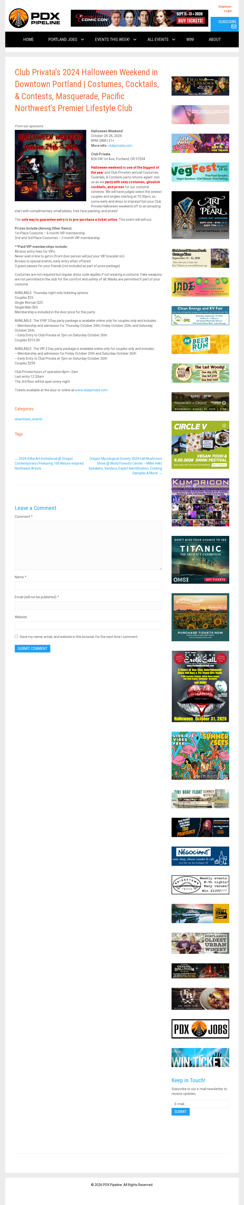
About (215, 39)
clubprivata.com (120, 145)
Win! (190, 39)
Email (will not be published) (37, 597)
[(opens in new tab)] (139, 18)
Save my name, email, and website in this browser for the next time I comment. (79, 637)
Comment (24, 517)
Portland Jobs (62, 39)
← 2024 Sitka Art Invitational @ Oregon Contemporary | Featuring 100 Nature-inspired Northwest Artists (49, 463)
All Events (157, 39)
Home (28, 39)
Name (20, 577)
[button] (82, 39)
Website (21, 617)
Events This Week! (112, 39)
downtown (23, 419)
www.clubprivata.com (91, 390)
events (37, 419)
